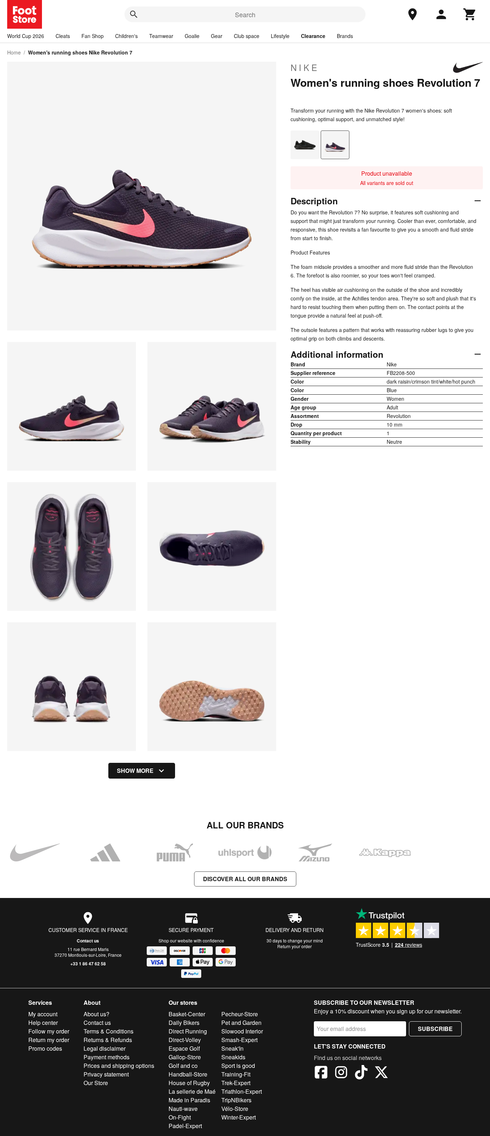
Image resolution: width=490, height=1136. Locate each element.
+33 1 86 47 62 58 (88, 963)
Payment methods (106, 1057)
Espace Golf (184, 1048)
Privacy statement (106, 1074)
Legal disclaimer (105, 1048)
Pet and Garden (241, 1022)
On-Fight (180, 1117)
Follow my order (48, 1031)
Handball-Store (188, 1074)
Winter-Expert (238, 1117)
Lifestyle (280, 35)
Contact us (88, 941)
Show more (135, 770)
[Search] (134, 14)
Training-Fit (235, 1074)
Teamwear (161, 35)
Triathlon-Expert (241, 1091)
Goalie (192, 35)
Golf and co (183, 1065)
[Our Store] (412, 14)
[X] (381, 1073)
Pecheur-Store (239, 1014)
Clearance (313, 35)
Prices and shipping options (119, 1065)
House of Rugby (189, 1083)
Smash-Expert (239, 1040)
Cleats (63, 35)
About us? (96, 1014)
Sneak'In (232, 1048)
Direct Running (188, 1031)
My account (42, 1014)
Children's (126, 35)
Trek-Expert (235, 1083)
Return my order (48, 1040)
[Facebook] (321, 1073)
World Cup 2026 (25, 35)
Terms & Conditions (108, 1031)
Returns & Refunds (108, 1040)
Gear (216, 35)
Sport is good (238, 1065)
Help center (43, 1022)
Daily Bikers (184, 1022)
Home (14, 52)
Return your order (294, 946)
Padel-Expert (185, 1126)
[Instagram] (341, 1073)
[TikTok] (361, 1073)
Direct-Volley (185, 1040)
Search (245, 14)
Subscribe (435, 1029)
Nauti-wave (183, 1108)
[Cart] (470, 14)
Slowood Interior (242, 1031)
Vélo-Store (234, 1108)
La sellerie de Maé (192, 1091)
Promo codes (45, 1048)
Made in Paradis (189, 1100)
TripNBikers (236, 1100)
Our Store (96, 1083)
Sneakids (233, 1057)
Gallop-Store (185, 1057)
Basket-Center (187, 1014)
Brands (345, 35)
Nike (305, 67)
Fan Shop (92, 35)
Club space (246, 35)
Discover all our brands (245, 879)
